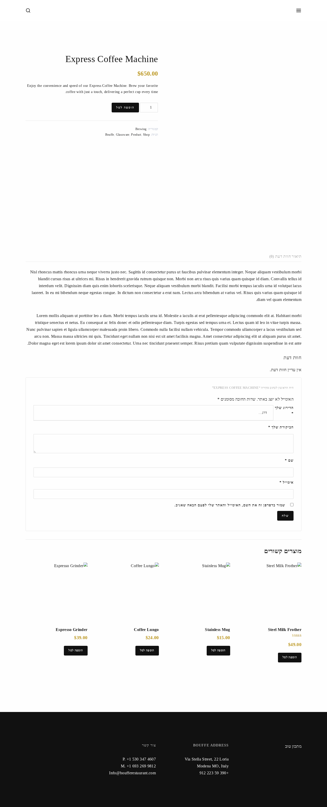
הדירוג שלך (284, 410)
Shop (146, 134)
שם (289, 460)
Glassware (123, 134)
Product (136, 134)
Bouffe (109, 134)
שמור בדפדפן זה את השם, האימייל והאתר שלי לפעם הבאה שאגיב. (229, 505)
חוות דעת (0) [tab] (280, 256)
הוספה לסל (125, 107)
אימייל (286, 482)
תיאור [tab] (296, 256)
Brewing (140, 129)
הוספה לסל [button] (290, 657)
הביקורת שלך (281, 427)
